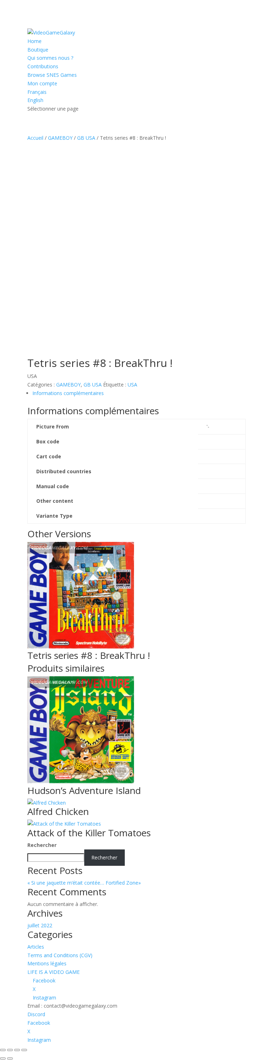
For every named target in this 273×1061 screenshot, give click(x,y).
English (35, 100)
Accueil (35, 137)
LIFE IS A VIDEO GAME (53, 972)
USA (132, 384)
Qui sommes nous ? (50, 57)
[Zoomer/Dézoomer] (3, 1050)
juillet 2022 (39, 925)
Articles (35, 946)
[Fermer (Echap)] (24, 1050)
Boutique (37, 49)
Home (34, 41)
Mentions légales (46, 963)
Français (37, 92)
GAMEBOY (60, 137)
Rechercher (42, 845)
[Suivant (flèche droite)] (10, 1058)
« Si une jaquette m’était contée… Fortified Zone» (91, 882)
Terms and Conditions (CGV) (59, 955)
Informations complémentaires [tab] (68, 393)
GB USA (86, 137)
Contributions (42, 66)
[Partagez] (17, 1050)
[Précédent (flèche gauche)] (3, 1058)
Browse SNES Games (52, 74)
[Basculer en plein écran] (10, 1050)
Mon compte (42, 83)
